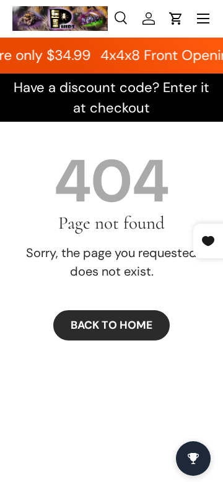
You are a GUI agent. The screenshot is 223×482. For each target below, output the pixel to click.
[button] (176, 18)
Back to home (111, 325)
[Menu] (203, 18)
